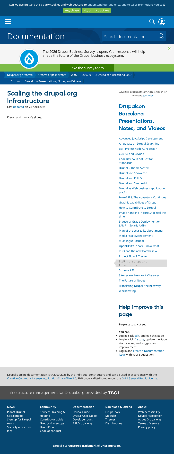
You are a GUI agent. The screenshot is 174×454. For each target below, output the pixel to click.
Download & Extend (118, 407)
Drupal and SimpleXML (133, 183)
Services (45, 412)
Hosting (45, 416)
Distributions (113, 423)
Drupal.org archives (20, 75)
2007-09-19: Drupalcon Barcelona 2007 (107, 75)
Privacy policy (146, 427)
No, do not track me (96, 10)
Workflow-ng (127, 291)
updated (18, 107)
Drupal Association (150, 416)
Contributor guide (51, 419)
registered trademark (82, 446)
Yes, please (72, 10)
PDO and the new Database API (139, 251)
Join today (148, 95)
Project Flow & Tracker (133, 256)
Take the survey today (87, 68)
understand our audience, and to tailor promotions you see (126, 4)
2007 (74, 75)
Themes (110, 419)
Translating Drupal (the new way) (140, 286)
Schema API (126, 270)
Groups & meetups (52, 423)
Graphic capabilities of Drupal (138, 202)
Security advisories (19, 427)
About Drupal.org (149, 419)
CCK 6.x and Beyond (131, 154)
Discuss (139, 339)
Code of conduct (50, 431)
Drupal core (113, 412)
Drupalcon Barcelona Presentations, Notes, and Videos (46, 81)
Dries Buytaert (110, 446)
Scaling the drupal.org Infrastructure (133, 263)
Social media (15, 416)
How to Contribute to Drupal (137, 207)
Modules (111, 416)
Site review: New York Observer (139, 275)
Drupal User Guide (85, 416)
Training (57, 412)
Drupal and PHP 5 (130, 178)
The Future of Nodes (132, 280)
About (142, 407)
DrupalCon (47, 427)
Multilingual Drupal (131, 241)
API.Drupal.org (82, 423)
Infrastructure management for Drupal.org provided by (57, 392)
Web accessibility (149, 412)
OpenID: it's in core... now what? (139, 246)
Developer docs (83, 419)
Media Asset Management (136, 236)
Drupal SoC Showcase (133, 173)
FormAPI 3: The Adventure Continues (142, 197)
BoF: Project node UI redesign (138, 149)
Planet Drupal (16, 412)
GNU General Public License (139, 378)
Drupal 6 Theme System (134, 168)
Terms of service (148, 423)
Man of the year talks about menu (141, 230)
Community (48, 407)
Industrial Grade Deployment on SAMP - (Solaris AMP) (140, 223)
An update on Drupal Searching (139, 143)
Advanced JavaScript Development (141, 138)
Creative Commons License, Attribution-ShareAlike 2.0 (41, 378)
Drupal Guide (81, 412)
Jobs (10, 431)
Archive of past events (52, 75)
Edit (136, 336)
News (11, 407)
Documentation (36, 35)
